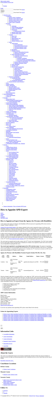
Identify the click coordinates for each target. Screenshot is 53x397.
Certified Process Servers (11, 147)
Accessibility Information (8, 334)
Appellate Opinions (10, 190)
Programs (5, 97)
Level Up (11, 110)
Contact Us (8, 96)
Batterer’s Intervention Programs (21, 52)
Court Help (5, 346)
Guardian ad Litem (10, 186)
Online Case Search (13, 179)
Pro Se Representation (13, 169)
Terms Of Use (32, 395)
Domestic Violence (16, 50)
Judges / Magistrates (10, 85)
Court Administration (7, 94)
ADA (7, 146)
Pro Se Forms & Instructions (18, 66)
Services (5, 144)
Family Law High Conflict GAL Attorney (15, 185)
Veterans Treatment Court (17, 40)
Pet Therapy (8, 133)
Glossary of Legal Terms (11, 196)
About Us (11, 162)
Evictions (11, 177)
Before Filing (17, 69)
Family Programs (18, 57)
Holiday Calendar (10, 84)
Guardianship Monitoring (17, 80)
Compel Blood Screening (11, 191)
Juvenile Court (15, 65)
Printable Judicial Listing (14, 87)
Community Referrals (13, 167)
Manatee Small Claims (16, 32)
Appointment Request (13, 180)
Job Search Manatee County (20, 47)
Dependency (14, 49)
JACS (7, 151)
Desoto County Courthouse (15, 17)
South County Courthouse (14, 22)
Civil (10, 24)
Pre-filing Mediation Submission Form (17, 107)
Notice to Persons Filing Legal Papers (22, 73)
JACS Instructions (13, 153)
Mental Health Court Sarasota (12, 132)
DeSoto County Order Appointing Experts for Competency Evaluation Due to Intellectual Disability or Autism (27, 314)
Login (2, 8)
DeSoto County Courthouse (9, 369)
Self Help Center (9, 159)
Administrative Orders (11, 189)
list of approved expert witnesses (17, 238)
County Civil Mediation (17, 28)
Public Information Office (11, 158)
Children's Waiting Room (11, 148)
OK (1, 328)
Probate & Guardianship (14, 76)
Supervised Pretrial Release (15, 137)
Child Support (15, 43)
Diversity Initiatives (10, 122)
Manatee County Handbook (15, 141)
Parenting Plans (17, 75)
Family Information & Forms (18, 54)
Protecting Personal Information (21, 74)
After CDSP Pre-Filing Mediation (16, 105)
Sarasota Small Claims (16, 33)
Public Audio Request (13, 121)
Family (10, 42)
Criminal (11, 34)
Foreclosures (14, 29)
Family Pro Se (12, 170)
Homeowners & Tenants (19, 31)
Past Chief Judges (13, 86)
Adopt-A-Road (12, 126)
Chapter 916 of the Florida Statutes (8, 227)
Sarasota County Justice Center (15, 19)
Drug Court (14, 36)
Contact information (7, 339)
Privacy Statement (40, 395)
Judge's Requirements (13, 154)
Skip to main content (5, 1)
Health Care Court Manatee (12, 142)
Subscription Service (7, 343)
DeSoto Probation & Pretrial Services (14, 100)
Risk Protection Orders (11, 198)
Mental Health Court (16, 38)
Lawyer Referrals (12, 165)
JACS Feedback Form (14, 152)
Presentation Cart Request (14, 184)
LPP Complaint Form (13, 157)
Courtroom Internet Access (14, 183)
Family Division (12, 172)
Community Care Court (11, 112)
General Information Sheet (14, 101)
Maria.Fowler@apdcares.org (39, 280)
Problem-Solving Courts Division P (16, 81)
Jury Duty (8, 91)
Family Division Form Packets (21, 71)
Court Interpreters (10, 113)
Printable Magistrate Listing (15, 89)
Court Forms (9, 193)
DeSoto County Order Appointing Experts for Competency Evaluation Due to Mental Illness (23, 317)
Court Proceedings (18, 70)
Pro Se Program (9, 134)
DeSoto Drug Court (10, 99)
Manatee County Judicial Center (16, 18)
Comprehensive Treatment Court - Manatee (15, 143)
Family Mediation (15, 64)
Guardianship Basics (16, 78)
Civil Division (12, 174)
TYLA (7, 138)
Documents (5, 188)
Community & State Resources (21, 55)
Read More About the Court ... (7, 360)
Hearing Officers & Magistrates (21, 62)
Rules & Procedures (10, 199)
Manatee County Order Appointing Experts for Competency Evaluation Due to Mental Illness (23, 319)
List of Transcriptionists (17, 118)
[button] (17, 9)
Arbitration (14, 26)
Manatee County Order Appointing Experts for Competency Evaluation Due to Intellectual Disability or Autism (27, 315)
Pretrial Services (15, 39)
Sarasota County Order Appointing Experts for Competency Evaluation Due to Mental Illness (23, 320)
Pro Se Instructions (18, 44)
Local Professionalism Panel (12, 155)
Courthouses (9, 16)
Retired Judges (12, 90)
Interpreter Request (13, 115)
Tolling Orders (9, 200)
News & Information (10, 92)
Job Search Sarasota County (20, 48)
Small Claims (12, 175)
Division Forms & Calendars (12, 194)
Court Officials (12, 168)
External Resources (10, 195)
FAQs (7, 83)
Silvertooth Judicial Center (14, 21)
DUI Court (14, 37)
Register (5, 6)
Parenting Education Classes (20, 63)
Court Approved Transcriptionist (16, 117)
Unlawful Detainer (13, 178)
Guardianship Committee (19, 79)
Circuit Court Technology (11, 102)
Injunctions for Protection (19, 53)
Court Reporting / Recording (12, 116)
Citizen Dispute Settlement (17, 27)
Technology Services (10, 181)
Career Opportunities (10, 95)
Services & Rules (12, 163)
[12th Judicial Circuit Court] (7, 2)
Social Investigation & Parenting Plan (25, 59)
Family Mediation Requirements (16, 128)
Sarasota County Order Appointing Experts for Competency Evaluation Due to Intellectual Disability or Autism (27, 316)
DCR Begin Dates (13, 120)
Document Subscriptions (11, 149)
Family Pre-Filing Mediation (15, 109)
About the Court (6, 15)
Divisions (8, 23)
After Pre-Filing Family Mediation (16, 106)
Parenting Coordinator (22, 58)
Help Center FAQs (13, 164)
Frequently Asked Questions (9, 341)
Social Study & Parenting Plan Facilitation (26, 60)
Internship (8, 131)
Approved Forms (18, 68)
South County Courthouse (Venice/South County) (9, 383)
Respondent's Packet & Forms (20, 45)
